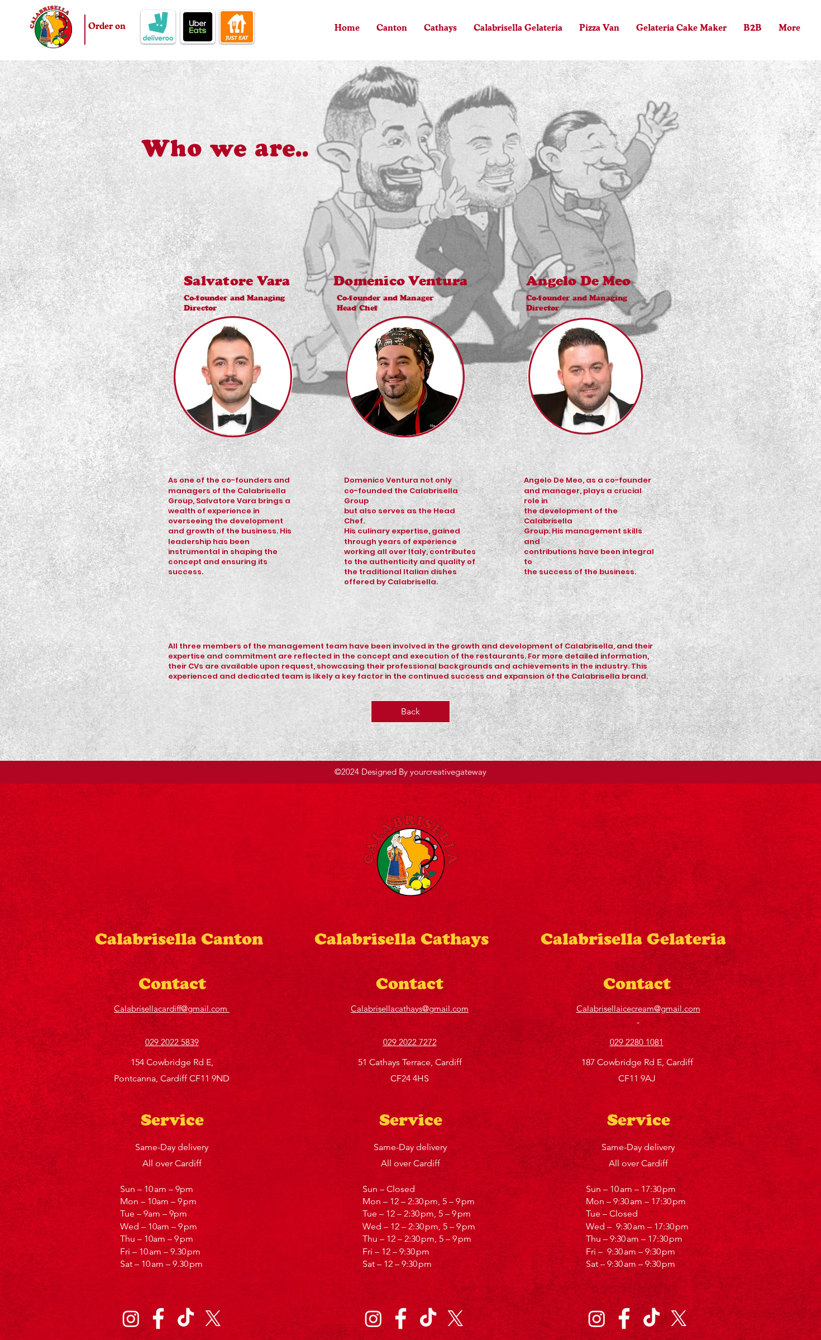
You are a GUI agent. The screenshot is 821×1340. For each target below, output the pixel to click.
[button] (158, 27)
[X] (213, 1318)
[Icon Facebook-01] (158, 1318)
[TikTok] (186, 1318)
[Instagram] (131, 1318)
